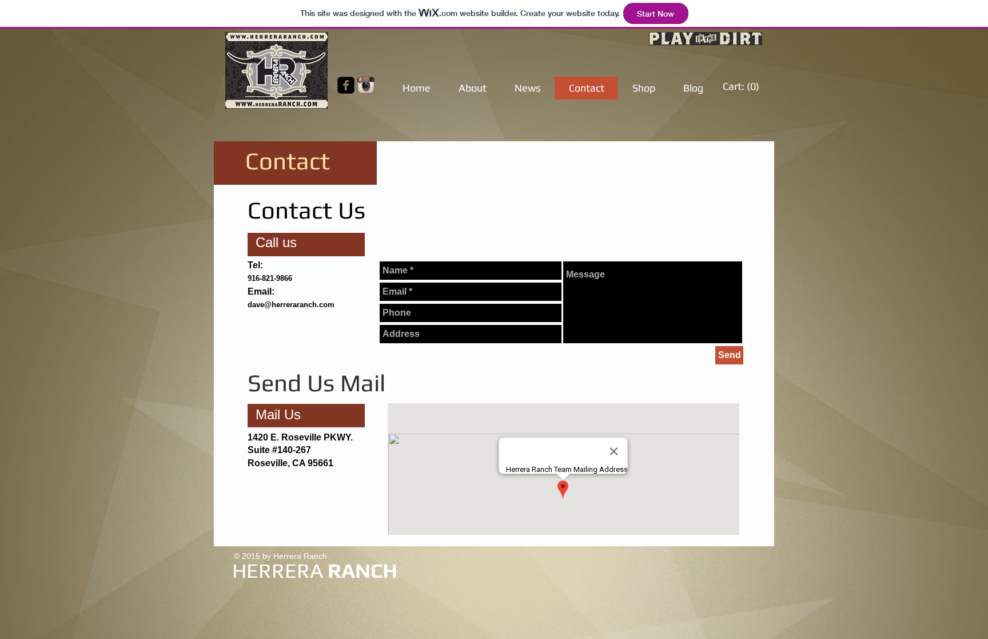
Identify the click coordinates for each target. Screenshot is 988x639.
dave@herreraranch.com (291, 304)
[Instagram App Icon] (366, 85)
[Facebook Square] (345, 85)
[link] (741, 86)
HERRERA (277, 570)
